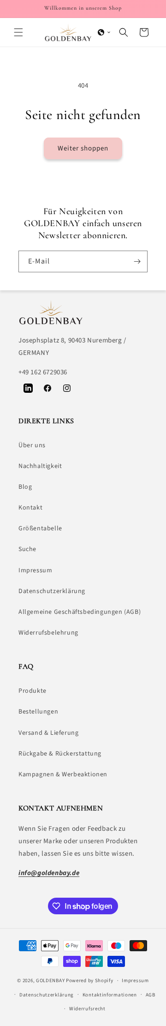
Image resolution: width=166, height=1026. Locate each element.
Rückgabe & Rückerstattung (59, 753)
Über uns (32, 445)
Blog (25, 487)
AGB (150, 994)
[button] (18, 32)
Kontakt (30, 507)
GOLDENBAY (50, 980)
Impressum (35, 570)
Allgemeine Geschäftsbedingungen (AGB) (79, 612)
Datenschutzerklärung (51, 591)
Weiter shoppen (83, 148)
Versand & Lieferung (48, 733)
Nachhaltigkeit (40, 466)
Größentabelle (40, 528)
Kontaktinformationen (110, 994)
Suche (27, 549)
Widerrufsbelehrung (48, 632)
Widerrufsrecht (87, 1008)
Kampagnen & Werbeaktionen (62, 774)
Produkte (32, 691)
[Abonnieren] (137, 261)
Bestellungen (38, 711)
